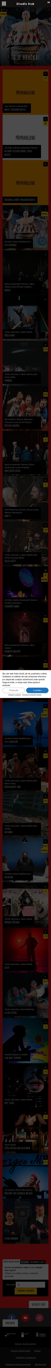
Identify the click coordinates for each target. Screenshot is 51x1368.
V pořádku (37, 690)
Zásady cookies (14, 694)
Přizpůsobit (13, 690)
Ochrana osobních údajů (31, 694)
